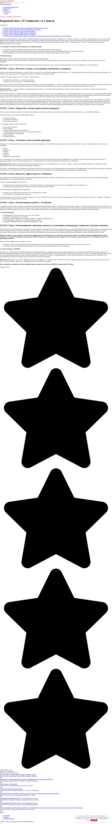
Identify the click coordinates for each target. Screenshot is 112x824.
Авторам (6, 817)
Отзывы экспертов (9, 818)
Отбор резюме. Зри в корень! (8, 784)
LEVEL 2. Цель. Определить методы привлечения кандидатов (22, 29)
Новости (6, 10)
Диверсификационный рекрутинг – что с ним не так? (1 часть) (19, 803)
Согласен (93, 820)
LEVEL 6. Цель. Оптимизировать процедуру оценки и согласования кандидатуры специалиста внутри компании (37, 36)
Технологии (7, 12)
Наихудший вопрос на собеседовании (11, 789)
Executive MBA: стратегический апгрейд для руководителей (18, 774)
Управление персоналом (11, 7)
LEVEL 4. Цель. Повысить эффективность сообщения (20, 33)
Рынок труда (7, 8)
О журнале (7, 815)
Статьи (6, 13)
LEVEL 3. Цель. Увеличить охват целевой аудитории (19, 31)
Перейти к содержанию (7, 0)
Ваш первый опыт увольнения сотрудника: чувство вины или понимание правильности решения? (29, 793)
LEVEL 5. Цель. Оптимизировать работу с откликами (20, 34)
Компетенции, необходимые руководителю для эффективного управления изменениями (26, 779)
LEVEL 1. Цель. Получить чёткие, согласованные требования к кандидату (26, 28)
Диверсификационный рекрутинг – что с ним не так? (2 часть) (19, 798)
